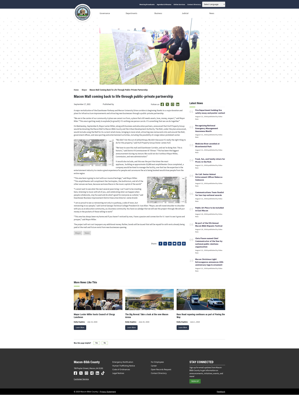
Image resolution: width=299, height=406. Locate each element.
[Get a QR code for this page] (184, 243)
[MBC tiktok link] (103, 373)
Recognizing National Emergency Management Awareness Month (206, 128)
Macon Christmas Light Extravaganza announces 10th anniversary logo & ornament (209, 262)
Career (154, 365)
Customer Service (81, 379)
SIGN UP (195, 381)
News (211, 13)
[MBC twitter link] (81, 373)
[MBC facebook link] (76, 373)
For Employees (157, 362)
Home (76, 90)
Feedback (221, 391)
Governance (105, 13)
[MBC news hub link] (92, 373)
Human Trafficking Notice (123, 365)
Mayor (84, 90)
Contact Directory (159, 373)
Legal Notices (118, 373)
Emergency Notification (122, 362)
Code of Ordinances (121, 369)
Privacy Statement (108, 391)
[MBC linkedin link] (98, 373)
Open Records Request (161, 369)
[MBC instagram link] (87, 373)
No (105, 343)
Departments (131, 13)
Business (158, 13)
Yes (96, 343)
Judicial (185, 13)
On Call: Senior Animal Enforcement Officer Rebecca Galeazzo (208, 177)
